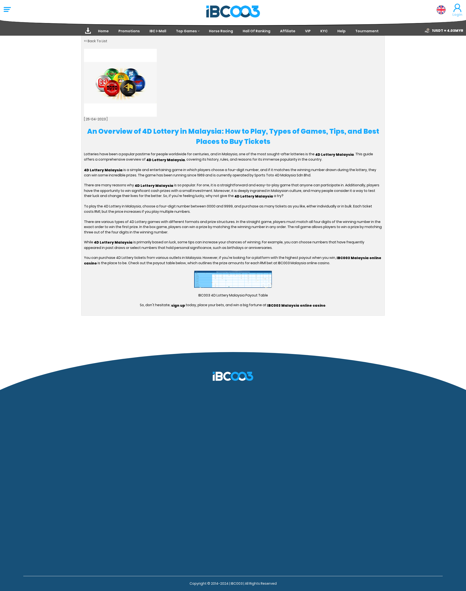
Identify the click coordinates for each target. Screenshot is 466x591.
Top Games (186, 31)
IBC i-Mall (158, 31)
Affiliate (287, 31)
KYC (324, 31)
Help (341, 31)
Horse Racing (221, 31)
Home (103, 31)
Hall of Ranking (256, 31)
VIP (308, 31)
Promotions (129, 31)
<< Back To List (95, 41)
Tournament (367, 31)
